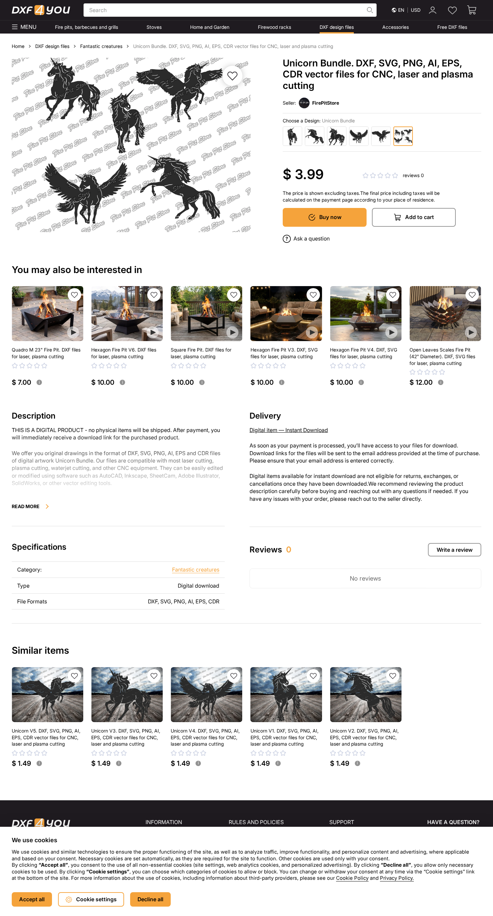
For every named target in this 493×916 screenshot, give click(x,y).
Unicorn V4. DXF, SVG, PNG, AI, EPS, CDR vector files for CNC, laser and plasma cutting (205, 737)
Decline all (150, 899)
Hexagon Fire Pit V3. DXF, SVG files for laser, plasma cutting (284, 353)
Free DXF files (452, 27)
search (370, 10)
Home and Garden (209, 27)
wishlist (74, 295)
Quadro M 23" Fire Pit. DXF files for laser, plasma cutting (46, 353)
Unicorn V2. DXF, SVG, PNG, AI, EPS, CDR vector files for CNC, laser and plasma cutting (364, 737)
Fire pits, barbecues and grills (86, 27)
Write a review (455, 549)
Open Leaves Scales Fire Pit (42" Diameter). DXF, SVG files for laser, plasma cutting (442, 356)
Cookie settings (96, 899)
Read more (26, 506)
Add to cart (419, 217)
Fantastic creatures (195, 569)
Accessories (395, 27)
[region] (246, 860)
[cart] (472, 10)
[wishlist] (452, 10)
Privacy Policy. (397, 878)
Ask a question (311, 238)
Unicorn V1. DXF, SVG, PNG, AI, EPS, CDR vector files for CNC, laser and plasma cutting (285, 737)
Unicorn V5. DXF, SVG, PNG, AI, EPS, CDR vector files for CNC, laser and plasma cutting (46, 737)
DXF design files (337, 27)
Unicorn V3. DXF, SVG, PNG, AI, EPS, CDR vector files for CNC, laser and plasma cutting (125, 737)
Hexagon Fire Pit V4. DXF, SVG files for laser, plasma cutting (363, 353)
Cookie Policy (352, 878)
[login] (433, 10)
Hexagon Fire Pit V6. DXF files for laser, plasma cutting (123, 353)
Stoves (154, 27)
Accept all (32, 899)
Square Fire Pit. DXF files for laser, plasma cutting (201, 353)
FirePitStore (325, 103)
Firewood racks (274, 27)
